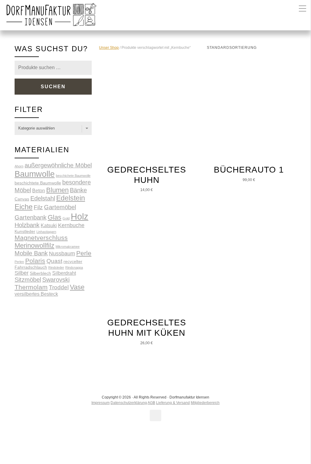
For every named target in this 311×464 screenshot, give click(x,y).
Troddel (59, 287)
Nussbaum (62, 253)
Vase (77, 287)
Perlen (19, 262)
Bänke (78, 190)
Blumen (57, 190)
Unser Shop (109, 47)
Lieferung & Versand (173, 403)
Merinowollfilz (34, 245)
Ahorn (19, 166)
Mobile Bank (31, 253)
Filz (38, 207)
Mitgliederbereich (205, 403)
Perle (83, 253)
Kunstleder (25, 231)
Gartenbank (30, 217)
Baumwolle (35, 174)
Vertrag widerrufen (156, 443)
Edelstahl (42, 198)
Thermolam (31, 287)
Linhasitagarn (46, 232)
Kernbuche (71, 225)
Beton (38, 190)
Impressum (100, 403)
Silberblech (40, 273)
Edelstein (70, 198)
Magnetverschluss (41, 237)
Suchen (53, 86)
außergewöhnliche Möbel (58, 165)
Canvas (22, 199)
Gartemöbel (60, 207)
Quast (54, 261)
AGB (151, 403)
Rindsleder (56, 267)
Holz (79, 216)
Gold (66, 218)
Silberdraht (64, 273)
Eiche (23, 207)
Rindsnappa (74, 267)
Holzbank (27, 225)
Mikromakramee (68, 246)
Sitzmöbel (28, 279)
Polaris (35, 260)
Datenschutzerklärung (129, 403)
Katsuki (49, 225)
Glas (54, 217)
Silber (22, 273)
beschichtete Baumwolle (38, 182)
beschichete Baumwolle (73, 175)
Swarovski (56, 279)
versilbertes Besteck (36, 294)
